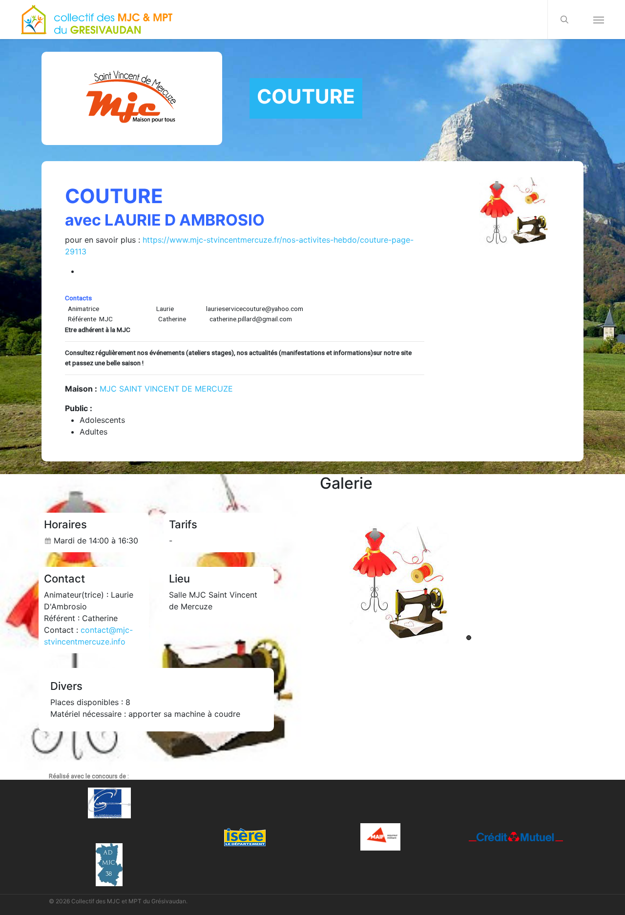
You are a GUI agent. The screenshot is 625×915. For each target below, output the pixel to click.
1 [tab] (468, 637)
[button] (598, 19)
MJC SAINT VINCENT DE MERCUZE (166, 389)
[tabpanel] (469, 583)
